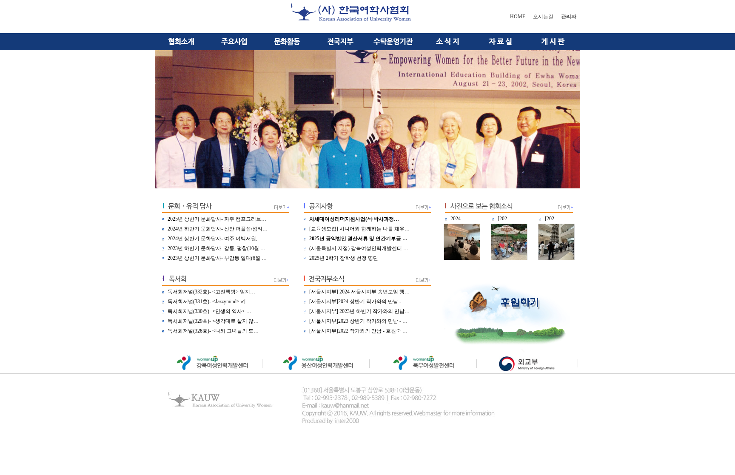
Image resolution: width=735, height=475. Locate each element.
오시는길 (543, 17)
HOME (517, 17)
